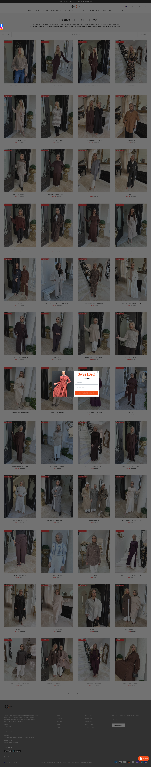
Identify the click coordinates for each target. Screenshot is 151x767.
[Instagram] (1, 28)
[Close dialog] (97, 372)
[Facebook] (1, 25)
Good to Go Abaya (16, 761)
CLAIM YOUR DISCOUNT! (86, 393)
